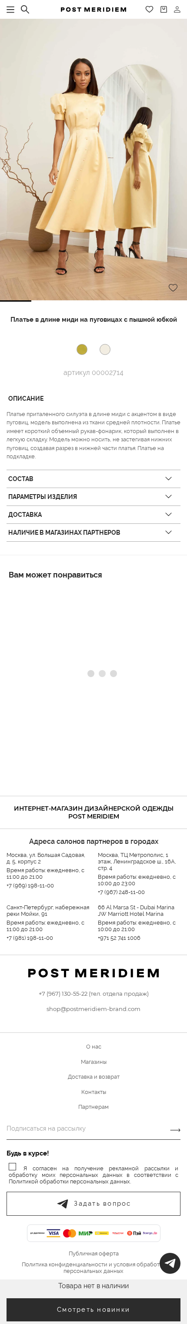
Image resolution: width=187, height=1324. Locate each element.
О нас (93, 1046)
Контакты (93, 1092)
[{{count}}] (163, 9)
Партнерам (93, 1107)
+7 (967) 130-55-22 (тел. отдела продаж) (94, 993)
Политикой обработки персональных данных (69, 1181)
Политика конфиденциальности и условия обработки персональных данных (94, 1268)
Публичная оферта (94, 1254)
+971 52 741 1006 (119, 938)
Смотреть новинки (93, 1310)
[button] (15, 301)
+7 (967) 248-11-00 (121, 892)
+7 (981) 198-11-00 (30, 938)
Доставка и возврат (94, 1076)
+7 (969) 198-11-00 (30, 885)
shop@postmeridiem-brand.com (93, 1008)
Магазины (94, 1062)
